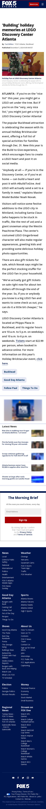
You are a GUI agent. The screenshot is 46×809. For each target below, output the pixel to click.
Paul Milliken (9, 44)
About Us (26, 626)
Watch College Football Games (27, 720)
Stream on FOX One (27, 709)
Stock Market (26, 697)
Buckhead (29, 44)
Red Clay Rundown (6, 637)
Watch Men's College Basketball (26, 743)
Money (25, 684)
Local (4, 556)
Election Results (8, 694)
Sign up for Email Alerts (28, 648)
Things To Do (30, 388)
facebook (18, 778)
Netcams (24, 559)
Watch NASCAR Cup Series (27, 731)
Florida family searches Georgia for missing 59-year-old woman (15, 443)
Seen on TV (25, 633)
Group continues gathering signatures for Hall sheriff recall (15, 454)
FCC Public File (27, 659)
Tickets (20, 341)
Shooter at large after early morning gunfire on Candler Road (15, 477)
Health (4, 574)
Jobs (23, 653)
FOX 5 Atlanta (20, 44)
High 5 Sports (26, 611)
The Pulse (6, 633)
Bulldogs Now (8, 650)
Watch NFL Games (25, 715)
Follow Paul (10, 388)
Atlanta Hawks (27, 605)
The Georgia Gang (7, 645)
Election (6, 684)
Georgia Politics (8, 691)
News (5, 552)
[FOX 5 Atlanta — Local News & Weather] (9, 4)
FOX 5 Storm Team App (26, 567)
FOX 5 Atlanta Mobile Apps (7, 581)
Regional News (7, 709)
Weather (26, 552)
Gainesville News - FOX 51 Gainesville (9, 727)
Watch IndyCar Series (27, 736)
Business (24, 694)
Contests (24, 636)
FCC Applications (28, 662)
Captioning (25, 665)
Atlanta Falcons (27, 601)
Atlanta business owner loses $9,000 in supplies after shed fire (15, 466)
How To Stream (27, 630)
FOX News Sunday (6, 587)
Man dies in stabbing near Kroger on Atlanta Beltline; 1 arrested (15, 431)
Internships (25, 656)
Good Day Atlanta (14, 379)
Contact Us (25, 644)
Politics (5, 571)
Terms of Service (24, 534)
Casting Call (7, 607)
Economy (25, 691)
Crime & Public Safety (8, 560)
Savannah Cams (27, 563)
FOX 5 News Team (26, 640)
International (7, 568)
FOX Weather (26, 574)
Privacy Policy (26, 532)
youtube (13, 778)
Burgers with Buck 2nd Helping (9, 667)
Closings (24, 556)
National (5, 565)
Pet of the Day (8, 613)
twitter (23, 778)
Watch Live (34, 4)
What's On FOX (8, 675)
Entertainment (8, 577)
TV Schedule (7, 678)
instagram (28, 778)
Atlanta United (27, 608)
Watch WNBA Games (26, 757)
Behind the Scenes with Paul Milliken (9, 655)
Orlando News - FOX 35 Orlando (8, 720)
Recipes (5, 616)
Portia (4, 641)
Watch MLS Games (25, 763)
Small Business (27, 700)
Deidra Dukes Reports (7, 662)
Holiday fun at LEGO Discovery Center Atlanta (21, 78)
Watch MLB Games (26, 726)
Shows (5, 626)
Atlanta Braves (27, 598)
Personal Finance (28, 688)
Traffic (23, 571)
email (33, 778)
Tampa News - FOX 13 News (8, 715)
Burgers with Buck (7, 602)
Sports (24, 594)
